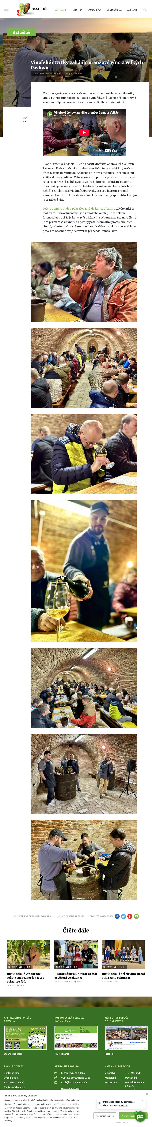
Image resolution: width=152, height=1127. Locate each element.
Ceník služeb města (14, 1087)
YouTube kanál (61, 1054)
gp (129, 916)
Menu (6, 9)
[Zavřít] (147, 1094)
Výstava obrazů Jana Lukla (75, 1077)
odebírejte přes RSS (73, 916)
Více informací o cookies (68, 1104)
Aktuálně (60, 10)
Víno (25, 121)
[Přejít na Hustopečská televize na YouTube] (76, 1038)
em (136, 916)
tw (123, 916)
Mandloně (110, 1077)
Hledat (145, 10)
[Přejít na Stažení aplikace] (25, 1038)
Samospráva (94, 10)
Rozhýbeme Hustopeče (74, 1082)
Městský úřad (114, 10)
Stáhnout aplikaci (13, 1054)
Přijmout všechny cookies (133, 1116)
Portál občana (12, 1072)
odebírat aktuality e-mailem (34, 916)
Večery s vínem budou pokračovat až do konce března (78, 208)
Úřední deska (11, 1077)
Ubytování (131, 1077)
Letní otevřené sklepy (73, 1072)
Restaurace (111, 1082)
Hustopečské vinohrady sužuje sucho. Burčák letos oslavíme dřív (25, 977)
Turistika (76, 10)
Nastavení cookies (120, 1122)
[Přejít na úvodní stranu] (32, 10)
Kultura (71, 981)
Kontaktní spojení (13, 1082)
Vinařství (110, 1072)
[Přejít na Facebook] (126, 1038)
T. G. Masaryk (133, 1072)
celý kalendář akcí (70, 1088)
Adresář (132, 10)
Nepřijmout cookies (105, 1116)
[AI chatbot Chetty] (140, 1116)
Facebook (109, 1054)
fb (117, 916)
